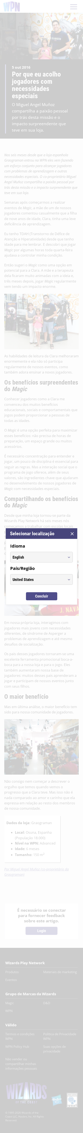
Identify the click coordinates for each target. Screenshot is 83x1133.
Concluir (41, 596)
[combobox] (37, 557)
